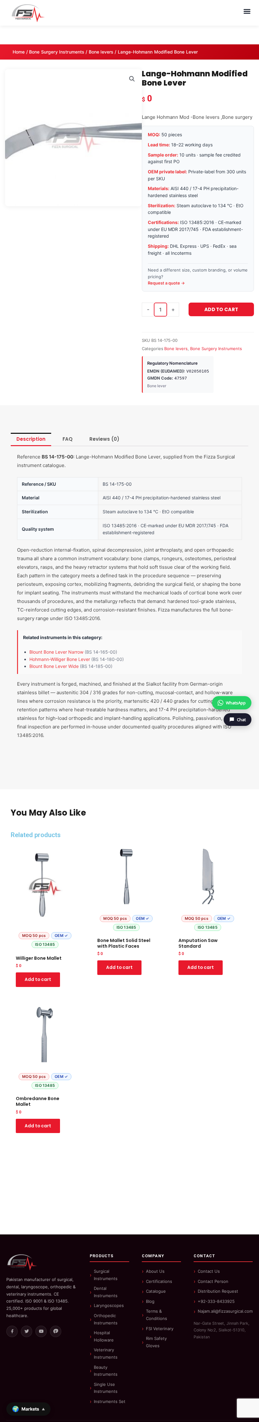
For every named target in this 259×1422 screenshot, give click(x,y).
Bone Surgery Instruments (56, 51)
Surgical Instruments (105, 1275)
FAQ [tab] (68, 439)
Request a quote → (166, 282)
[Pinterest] (55, 1331)
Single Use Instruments (105, 1388)
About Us (155, 1271)
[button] (132, 79)
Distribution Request (218, 1291)
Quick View (45, 946)
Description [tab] (30, 439)
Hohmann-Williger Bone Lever (59, 659)
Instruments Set (109, 1401)
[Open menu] (247, 11)
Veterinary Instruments (105, 1353)
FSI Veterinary (159, 1328)
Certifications (159, 1281)
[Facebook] (12, 1331)
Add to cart (221, 309)
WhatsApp (236, 703)
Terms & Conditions (156, 1315)
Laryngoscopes (109, 1305)
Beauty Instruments (105, 1371)
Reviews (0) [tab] (104, 439)
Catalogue (156, 1291)
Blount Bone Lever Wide (54, 666)
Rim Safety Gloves (156, 1342)
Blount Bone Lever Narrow (56, 652)
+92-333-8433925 (216, 1301)
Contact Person (213, 1281)
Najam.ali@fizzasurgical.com (225, 1311)
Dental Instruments (105, 1292)
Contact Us (209, 1271)
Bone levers (101, 51)
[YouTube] (41, 1331)
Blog (150, 1301)
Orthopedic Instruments (105, 1319)
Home (19, 51)
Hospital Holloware (104, 1336)
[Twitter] (26, 1331)
